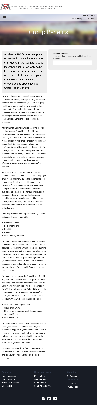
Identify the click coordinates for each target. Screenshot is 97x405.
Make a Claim (40, 376)
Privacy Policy (73, 387)
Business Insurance (10, 382)
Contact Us (71, 383)
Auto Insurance (8, 379)
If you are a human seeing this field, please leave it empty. (72, 57)
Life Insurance (8, 386)
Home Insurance (9, 376)
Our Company (72, 376)
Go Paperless (40, 379)
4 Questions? (40, 382)
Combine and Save (42, 386)
